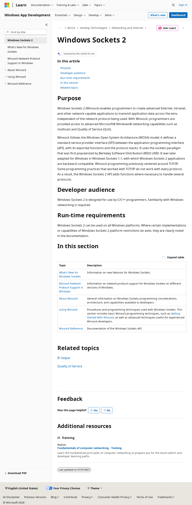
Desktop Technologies (93, 28)
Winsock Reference (71, 328)
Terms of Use (144, 497)
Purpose (65, 68)
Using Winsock (68, 309)
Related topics (69, 87)
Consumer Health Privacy (113, 497)
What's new (158, 15)
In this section (69, 82)
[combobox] (25, 32)
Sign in (183, 5)
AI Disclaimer (11, 497)
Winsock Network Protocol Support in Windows (71, 287)
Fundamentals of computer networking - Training (89, 448)
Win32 (71, 28)
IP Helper (63, 358)
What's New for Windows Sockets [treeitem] (23, 49)
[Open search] (173, 5)
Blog (53, 497)
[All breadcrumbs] (60, 28)
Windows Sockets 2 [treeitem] (20, 40)
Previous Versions (35, 497)
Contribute (70, 497)
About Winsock (68, 298)
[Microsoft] (6, 5)
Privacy (86, 497)
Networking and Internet (127, 28)
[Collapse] (46, 25)
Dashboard (178, 15)
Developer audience (73, 73)
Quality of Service (69, 366)
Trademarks (164, 497)
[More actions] (183, 28)
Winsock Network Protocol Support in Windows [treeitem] (24, 61)
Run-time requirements (75, 78)
